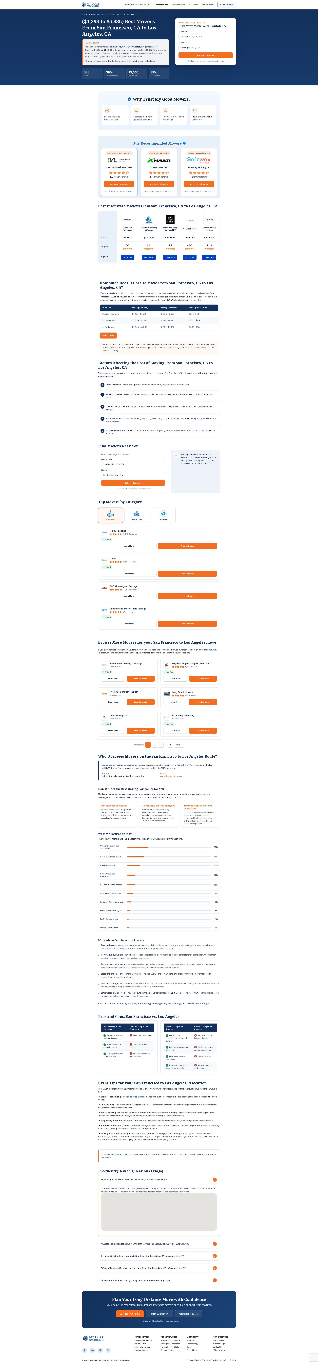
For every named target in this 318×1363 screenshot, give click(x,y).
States (192, 4)
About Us (191, 1340)
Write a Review (227, 4)
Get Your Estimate (205, 55)
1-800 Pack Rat (118, 530)
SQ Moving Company (183, 715)
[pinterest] (109, 1350)
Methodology (192, 1343)
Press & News (192, 1350)
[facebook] (85, 1350)
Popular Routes (95, 14)
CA (105, 14)
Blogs (189, 1347)
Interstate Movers (142, 1347)
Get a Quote (108, 335)
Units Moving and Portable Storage (128, 608)
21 (170, 745)
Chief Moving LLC (119, 715)
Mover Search (140, 1343)
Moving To (183, 42)
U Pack (113, 558)
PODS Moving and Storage (123, 586)
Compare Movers (188, 1313)
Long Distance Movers (144, 1340)
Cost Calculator (159, 1313)
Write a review (219, 1350)
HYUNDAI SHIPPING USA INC (124, 692)
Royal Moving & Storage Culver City (190, 663)
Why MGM (207, 4)
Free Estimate (187, 546)
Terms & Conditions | (212, 1360)
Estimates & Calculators (136, 4)
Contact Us (217, 1347)
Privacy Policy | (195, 1360)
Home (84, 14)
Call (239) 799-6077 (130, 1313)
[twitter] (101, 1350)
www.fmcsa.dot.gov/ (171, 776)
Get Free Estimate (133, 483)
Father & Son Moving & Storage (126, 663)
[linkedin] (93, 1350)
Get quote (127, 257)
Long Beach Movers (182, 692)
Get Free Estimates (119, 184)
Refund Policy (229, 1360)
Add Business (218, 1340)
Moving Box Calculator (170, 1343)
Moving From (184, 31)
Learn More (129, 546)
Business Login (219, 1343)
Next (179, 745)
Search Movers (161, 4)
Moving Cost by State (169, 1347)
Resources (177, 4)
